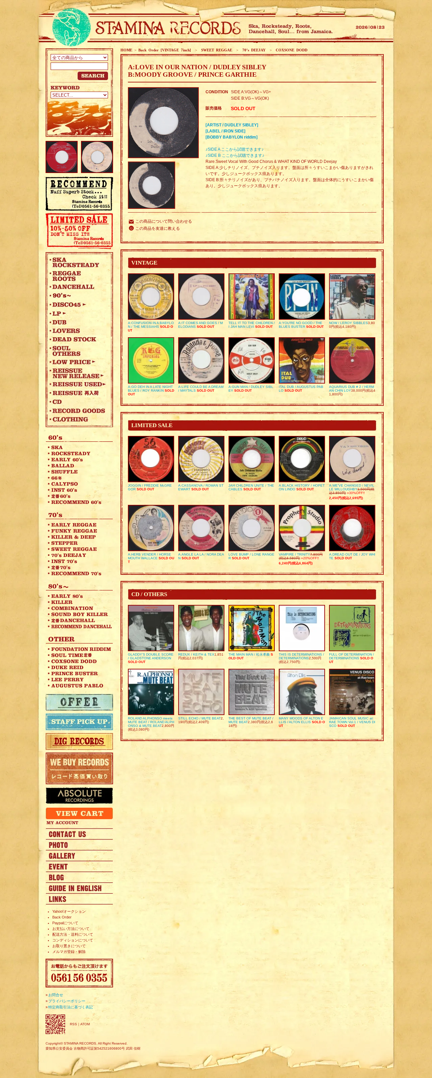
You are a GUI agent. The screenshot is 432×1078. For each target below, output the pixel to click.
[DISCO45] (77, 304)
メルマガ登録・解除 (69, 952)
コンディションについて (72, 940)
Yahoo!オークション (69, 911)
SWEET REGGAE (215, 50)
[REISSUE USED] (77, 384)
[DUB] (77, 322)
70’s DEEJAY (253, 50)
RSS (73, 1024)
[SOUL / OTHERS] (77, 351)
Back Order (62, 917)
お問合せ (55, 995)
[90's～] (77, 295)
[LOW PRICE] (77, 362)
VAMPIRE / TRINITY (294, 554)
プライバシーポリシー (66, 1001)
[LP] (77, 313)
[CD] (77, 401)
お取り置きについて (69, 946)
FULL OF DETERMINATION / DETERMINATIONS (351, 656)
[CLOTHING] (77, 419)
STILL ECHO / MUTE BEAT (199, 718)
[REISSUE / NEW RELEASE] (77, 373)
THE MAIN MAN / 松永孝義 (249, 654)
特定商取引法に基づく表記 (70, 1007)
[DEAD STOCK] (77, 339)
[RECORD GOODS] (77, 410)
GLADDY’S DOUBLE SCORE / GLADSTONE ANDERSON (150, 656)
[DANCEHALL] (77, 287)
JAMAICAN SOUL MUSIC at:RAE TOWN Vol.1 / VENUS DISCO (352, 722)
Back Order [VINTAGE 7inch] (164, 50)
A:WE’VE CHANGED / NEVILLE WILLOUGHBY (351, 487)
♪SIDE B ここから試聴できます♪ (235, 155)
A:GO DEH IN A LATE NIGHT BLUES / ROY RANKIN (150, 388)
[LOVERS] (77, 330)
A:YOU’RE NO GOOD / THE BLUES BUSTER (300, 324)
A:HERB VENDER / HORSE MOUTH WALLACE (149, 556)
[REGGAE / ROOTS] (77, 276)
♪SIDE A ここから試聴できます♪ (235, 149)
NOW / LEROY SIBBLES (348, 323)
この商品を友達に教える (157, 228)
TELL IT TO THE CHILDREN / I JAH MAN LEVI (251, 324)
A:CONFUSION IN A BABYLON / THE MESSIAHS (151, 324)
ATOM (85, 1024)
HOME (126, 50)
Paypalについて (65, 923)
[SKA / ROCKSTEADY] (77, 262)
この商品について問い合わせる (163, 221)
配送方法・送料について (72, 934)
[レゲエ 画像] (79, 844)
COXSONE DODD (290, 50)
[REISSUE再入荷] (77, 393)
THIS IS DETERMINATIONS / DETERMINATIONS (301, 656)
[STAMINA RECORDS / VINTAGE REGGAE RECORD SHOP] (144, 28)
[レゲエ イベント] (79, 866)
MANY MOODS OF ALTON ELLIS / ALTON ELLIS (301, 720)
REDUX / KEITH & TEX (196, 654)
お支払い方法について (70, 929)
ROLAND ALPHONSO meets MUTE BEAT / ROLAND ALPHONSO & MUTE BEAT (151, 722)
